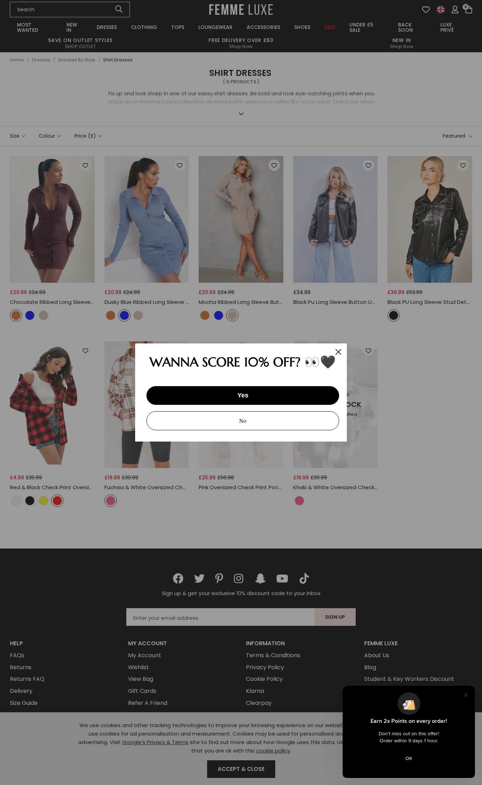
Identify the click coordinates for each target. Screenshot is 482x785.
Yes (242, 395)
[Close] (338, 351)
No (242, 420)
